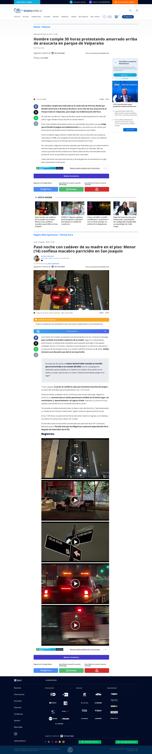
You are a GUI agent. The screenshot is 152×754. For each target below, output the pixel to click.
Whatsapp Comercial (91, 742)
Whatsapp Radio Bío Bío (128, 742)
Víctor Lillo (40, 48)
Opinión (73, 17)
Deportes (56, 17)
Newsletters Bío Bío (80, 2)
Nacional (26, 17)
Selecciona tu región (24, 2)
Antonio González (47, 256)
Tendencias (65, 17)
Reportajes (18, 727)
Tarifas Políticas (19, 741)
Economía (47, 17)
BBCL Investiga (83, 17)
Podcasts (17, 17)
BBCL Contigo (95, 17)
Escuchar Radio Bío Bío (126, 2)
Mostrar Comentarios (71, 176)
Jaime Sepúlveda (53, 264)
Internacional (36, 17)
